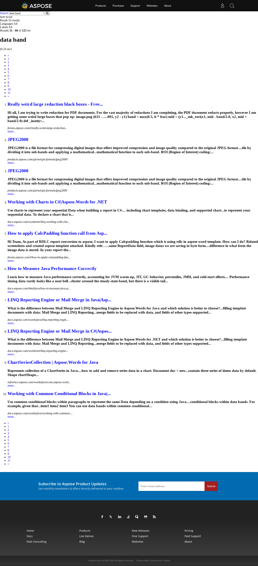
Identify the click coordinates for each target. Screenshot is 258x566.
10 (9, 89)
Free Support (140, 536)
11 (9, 92)
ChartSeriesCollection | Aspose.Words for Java (53, 362)
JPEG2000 (18, 139)
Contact (166, 560)
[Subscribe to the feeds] (155, 516)
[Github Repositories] (146, 516)
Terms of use (156, 560)
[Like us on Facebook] (102, 516)
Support (135, 5)
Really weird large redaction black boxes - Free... (55, 104)
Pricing (189, 530)
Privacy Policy (142, 560)
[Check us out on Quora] (137, 516)
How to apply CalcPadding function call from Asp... (57, 233)
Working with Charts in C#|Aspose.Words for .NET (57, 201)
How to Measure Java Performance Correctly (52, 268)
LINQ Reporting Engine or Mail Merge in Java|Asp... (59, 299)
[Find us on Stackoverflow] (129, 516)
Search (4, 13)
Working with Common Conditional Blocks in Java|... (59, 393)
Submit (211, 486)
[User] (222, 5)
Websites (152, 5)
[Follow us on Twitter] (111, 516)
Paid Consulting (36, 541)
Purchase (118, 5)
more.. (11, 131)
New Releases (140, 530)
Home (30, 530)
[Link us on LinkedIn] (120, 516)
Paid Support (193, 536)
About (167, 5)
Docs (30, 536)
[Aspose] (37, 5)
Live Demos (86, 536)
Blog (82, 541)
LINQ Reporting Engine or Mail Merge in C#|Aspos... (60, 331)
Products (100, 5)
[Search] (232, 5)
